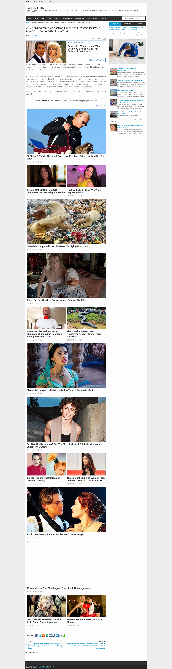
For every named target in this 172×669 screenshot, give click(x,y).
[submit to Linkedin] (57, 635)
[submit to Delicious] (53, 635)
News (36, 18)
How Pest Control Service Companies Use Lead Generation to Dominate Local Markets (126, 29)
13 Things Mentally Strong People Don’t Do (130, 80)
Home (29, 18)
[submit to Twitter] (40, 635)
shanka (34, 35)
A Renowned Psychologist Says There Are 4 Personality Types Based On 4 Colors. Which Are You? (63, 29)
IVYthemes (41, 667)
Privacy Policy (79, 18)
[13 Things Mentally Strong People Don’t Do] (113, 86)
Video (50, 18)
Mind (43, 18)
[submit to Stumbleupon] (47, 635)
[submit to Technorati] (64, 635)
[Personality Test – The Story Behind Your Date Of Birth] (113, 117)
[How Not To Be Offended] (113, 96)
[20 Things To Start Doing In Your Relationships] (113, 74)
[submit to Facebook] (36, 635)
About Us (103, 18)
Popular (115, 24)
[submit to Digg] (50, 635)
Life (56, 18)
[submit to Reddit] (60, 635)
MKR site (47, 667)
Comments (127, 24)
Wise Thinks (38, 8)
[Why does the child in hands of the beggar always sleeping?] (113, 105)
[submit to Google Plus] (43, 635)
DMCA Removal (92, 18)
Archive (140, 24)
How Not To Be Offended (125, 90)
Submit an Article (66, 18)
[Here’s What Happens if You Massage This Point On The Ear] (113, 131)
